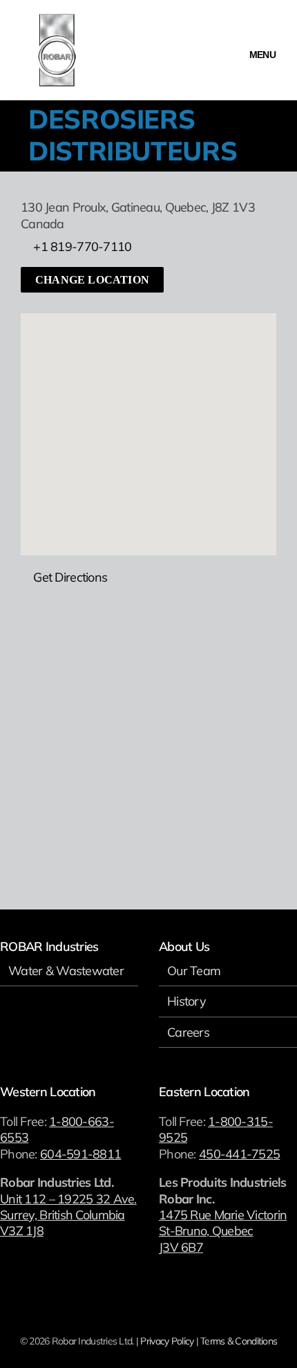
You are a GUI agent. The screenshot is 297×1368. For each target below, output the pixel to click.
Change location (92, 280)
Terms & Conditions (238, 1341)
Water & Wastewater (66, 971)
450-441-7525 (239, 1154)
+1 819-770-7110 (82, 247)
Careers (188, 1032)
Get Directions (70, 577)
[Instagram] (22, 1029)
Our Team (193, 971)
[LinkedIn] (40, 1029)
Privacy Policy (166, 1341)
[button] (148, 418)
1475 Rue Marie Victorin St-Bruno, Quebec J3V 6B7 (223, 1231)
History (186, 1001)
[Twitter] (4, 1029)
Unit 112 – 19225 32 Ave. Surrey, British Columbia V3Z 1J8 (68, 1215)
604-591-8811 (80, 1154)
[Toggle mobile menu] (262, 43)
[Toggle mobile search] (228, 43)
